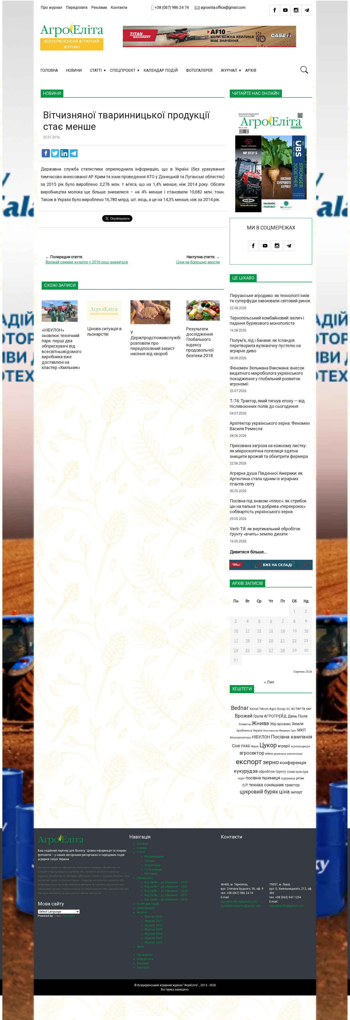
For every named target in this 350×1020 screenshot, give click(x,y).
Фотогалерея (199, 70)
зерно (271, 762)
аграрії (284, 745)
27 (271, 650)
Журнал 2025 (153, 938)
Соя (236, 745)
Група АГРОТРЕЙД (270, 716)
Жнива (260, 723)
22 (294, 640)
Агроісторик (152, 865)
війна (269, 753)
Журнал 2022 (153, 925)
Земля (297, 724)
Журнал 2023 (153, 929)
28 (282, 650)
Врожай (243, 716)
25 (247, 650)
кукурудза (246, 771)
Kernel (254, 709)
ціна (284, 792)
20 (271, 640)
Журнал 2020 (153, 916)
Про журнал (51, 7)
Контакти (119, 7)
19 (259, 640)
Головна (49, 70)
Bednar (240, 708)
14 (282, 631)
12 (259, 631)
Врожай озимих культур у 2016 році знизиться (86, 262)
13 (271, 631)
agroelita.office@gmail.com (222, 7)
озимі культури (297, 771)
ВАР (308, 709)
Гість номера (153, 869)
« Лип (269, 682)
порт (241, 778)
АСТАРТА (298, 709)
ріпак (300, 778)
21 (282, 640)
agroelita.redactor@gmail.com (241, 906)
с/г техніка (252, 784)
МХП (301, 730)
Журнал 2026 (153, 942)
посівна (253, 777)
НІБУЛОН (261, 737)
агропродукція (300, 746)
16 (306, 631)
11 (247, 631)
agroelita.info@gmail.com (286, 906)
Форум (255, 746)
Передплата (76, 7)
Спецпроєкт (122, 70)
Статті (96, 70)
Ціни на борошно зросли (198, 262)
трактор (292, 785)
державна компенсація (288, 753)
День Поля (297, 716)
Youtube (285, 10)
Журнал (229, 70)
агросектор (252, 753)
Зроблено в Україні (249, 730)
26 (259, 650)
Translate (68, 916)
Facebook (274, 10)
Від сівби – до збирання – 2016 (166, 899)
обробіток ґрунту (272, 771)
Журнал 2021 (153, 921)
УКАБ (245, 746)
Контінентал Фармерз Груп (279, 730)
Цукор (268, 745)
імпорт (296, 792)
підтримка (288, 778)
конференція (293, 762)
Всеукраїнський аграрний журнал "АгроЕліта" (167, 985)
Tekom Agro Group (272, 709)
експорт (249, 762)
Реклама (99, 7)
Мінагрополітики (240, 737)
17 (236, 640)
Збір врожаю (280, 724)
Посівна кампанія (291, 737)
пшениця (271, 778)
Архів (250, 70)
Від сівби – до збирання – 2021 (166, 886)
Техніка (150, 861)
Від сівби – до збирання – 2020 (166, 891)
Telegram (306, 10)
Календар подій (161, 70)
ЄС (288, 709)
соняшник (274, 784)
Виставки (151, 873)
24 (236, 650)
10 (236, 631)
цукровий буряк (259, 792)
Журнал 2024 (153, 933)
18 (247, 640)
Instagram (296, 10)
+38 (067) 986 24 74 (172, 7)
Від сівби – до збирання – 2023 (166, 882)
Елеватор (245, 724)
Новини (74, 70)
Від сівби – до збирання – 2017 (166, 895)
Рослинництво (154, 856)
